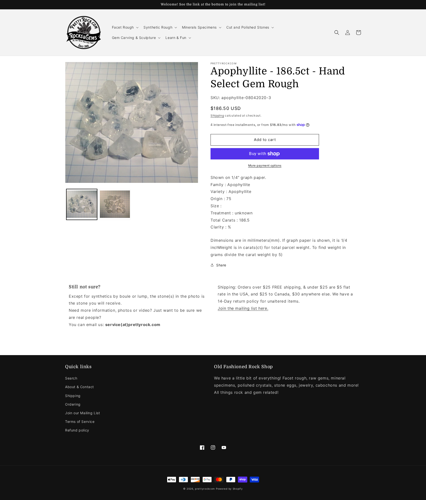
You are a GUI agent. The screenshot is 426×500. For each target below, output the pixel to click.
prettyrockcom (205, 488)
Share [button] (221, 265)
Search (71, 378)
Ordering (73, 404)
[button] (125, 27)
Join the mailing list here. (243, 308)
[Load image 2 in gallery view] (115, 204)
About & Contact (79, 387)
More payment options (265, 165)
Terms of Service (80, 421)
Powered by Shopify (229, 488)
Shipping (217, 115)
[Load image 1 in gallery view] (81, 204)
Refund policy (77, 430)
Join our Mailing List (82, 413)
